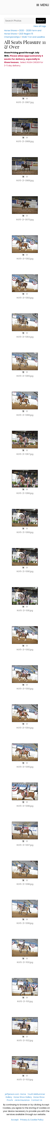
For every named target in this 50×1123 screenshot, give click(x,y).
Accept (15, 1119)
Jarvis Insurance (22, 1100)
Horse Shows (10, 30)
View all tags (39, 26)
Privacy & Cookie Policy (31, 1119)
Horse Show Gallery (23, 1097)
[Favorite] (26, 98)
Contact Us (36, 1100)
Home (23, 1094)
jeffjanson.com (12, 1094)
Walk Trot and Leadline (33, 36)
